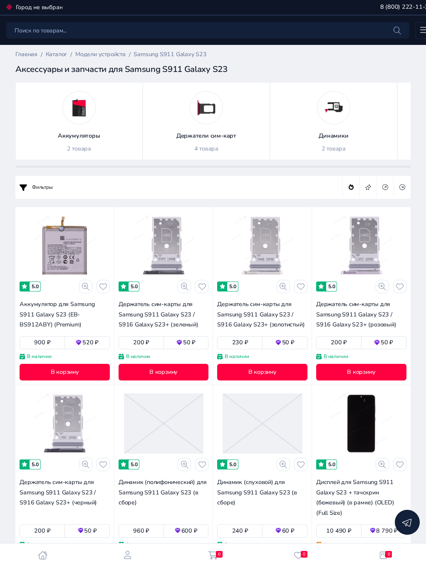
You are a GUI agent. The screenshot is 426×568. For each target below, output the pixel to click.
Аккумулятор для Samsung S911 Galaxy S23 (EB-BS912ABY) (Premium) (57, 314)
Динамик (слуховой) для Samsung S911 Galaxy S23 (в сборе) (257, 492)
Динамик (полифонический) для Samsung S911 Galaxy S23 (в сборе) (163, 492)
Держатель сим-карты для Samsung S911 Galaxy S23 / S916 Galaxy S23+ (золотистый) (261, 314)
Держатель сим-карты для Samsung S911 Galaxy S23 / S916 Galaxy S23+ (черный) (58, 492)
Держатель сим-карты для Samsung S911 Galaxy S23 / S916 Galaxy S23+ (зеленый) (158, 314)
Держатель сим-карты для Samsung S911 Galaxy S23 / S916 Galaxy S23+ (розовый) (356, 314)
